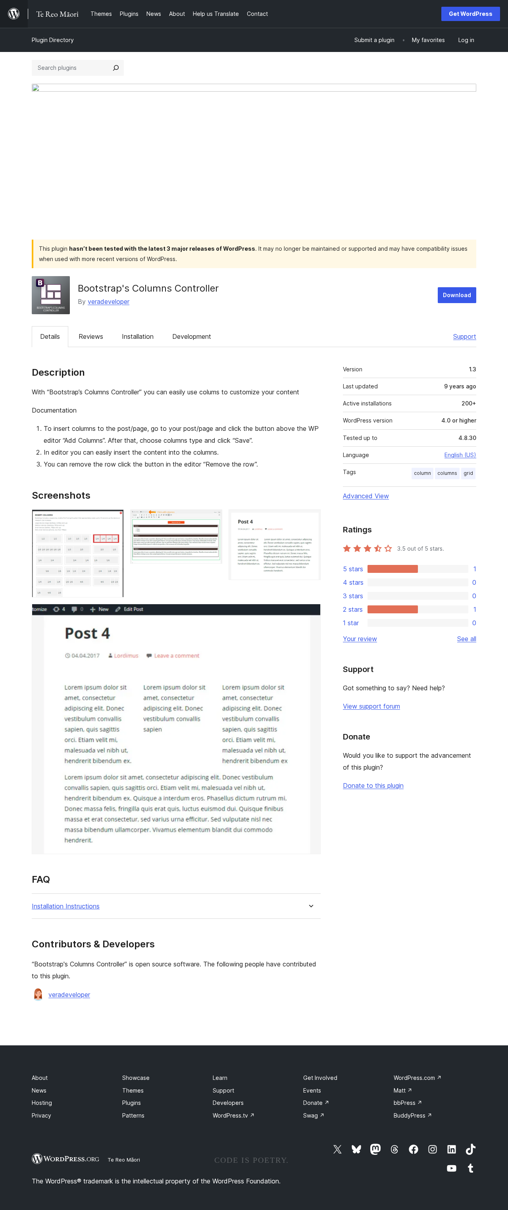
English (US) (460, 454)
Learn (220, 1077)
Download (457, 295)
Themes (133, 1090)
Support (464, 336)
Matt (403, 1090)
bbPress (408, 1102)
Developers (228, 1102)
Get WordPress (471, 13)
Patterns (133, 1115)
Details (50, 336)
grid (468, 473)
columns (447, 473)
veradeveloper (108, 301)
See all (466, 639)
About (40, 1077)
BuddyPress (413, 1115)
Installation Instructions (66, 906)
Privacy (41, 1115)
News (39, 1090)
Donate (316, 1102)
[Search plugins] (116, 68)
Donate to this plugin (373, 785)
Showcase (136, 1077)
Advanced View (366, 496)
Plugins (131, 1102)
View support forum (371, 706)
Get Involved (320, 1077)
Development (191, 336)
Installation (138, 336)
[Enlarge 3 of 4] (310, 520)
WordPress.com (418, 1077)
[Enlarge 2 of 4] (212, 520)
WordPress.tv (234, 1115)
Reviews (91, 336)
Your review (360, 639)
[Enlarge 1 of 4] (113, 520)
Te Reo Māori (124, 1159)
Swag (314, 1115)
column (422, 473)
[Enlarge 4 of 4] (310, 614)
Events (312, 1090)
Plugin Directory (53, 39)
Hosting (42, 1102)
